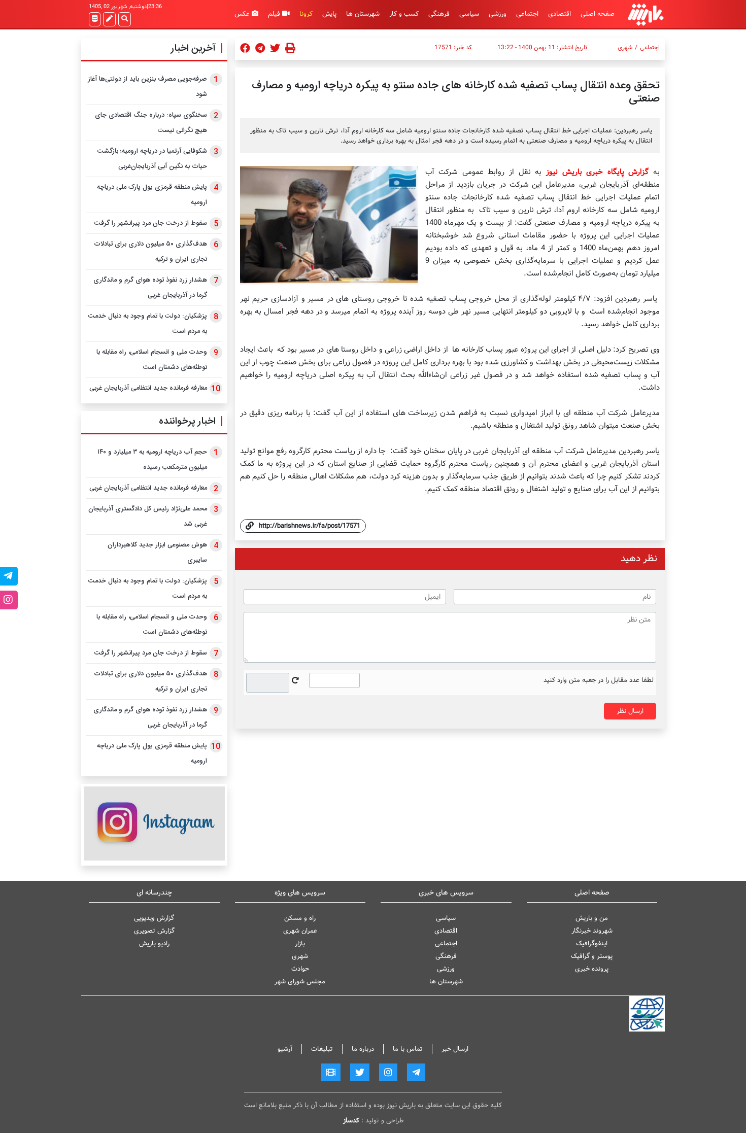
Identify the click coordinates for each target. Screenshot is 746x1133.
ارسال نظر (630, 711)
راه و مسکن (300, 918)
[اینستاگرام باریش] (154, 823)
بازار (300, 943)
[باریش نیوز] (646, 14)
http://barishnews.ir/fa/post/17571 (309, 526)
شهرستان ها (363, 14)
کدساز (351, 1120)
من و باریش (591, 918)
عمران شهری (300, 930)
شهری (625, 47)
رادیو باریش (154, 943)
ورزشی (497, 14)
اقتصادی (559, 14)
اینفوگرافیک (591, 943)
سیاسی (469, 14)
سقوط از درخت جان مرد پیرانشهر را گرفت (150, 223)
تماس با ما (408, 1049)
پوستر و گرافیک (592, 956)
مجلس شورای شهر (300, 981)
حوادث (300, 969)
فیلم (275, 14)
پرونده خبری (591, 969)
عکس (243, 14)
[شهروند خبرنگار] (109, 19)
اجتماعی (527, 14)
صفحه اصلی (598, 14)
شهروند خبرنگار (592, 930)
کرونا (306, 14)
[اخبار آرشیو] (94, 19)
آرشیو (285, 1049)
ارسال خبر (455, 1049)
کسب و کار (404, 14)
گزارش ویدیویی (154, 918)
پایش (329, 14)
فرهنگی (439, 14)
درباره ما (363, 1049)
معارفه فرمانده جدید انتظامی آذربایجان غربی (148, 388)
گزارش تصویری (154, 930)
